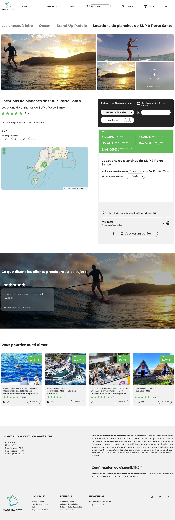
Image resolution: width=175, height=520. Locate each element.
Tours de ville (102, 388)
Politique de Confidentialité (71, 507)
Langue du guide (114, 176)
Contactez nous (38, 501)
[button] (32, 6)
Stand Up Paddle (72, 26)
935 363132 (107, 501)
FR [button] (166, 6)
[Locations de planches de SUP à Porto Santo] (48, 62)
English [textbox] (135, 176)
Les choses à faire (17, 26)
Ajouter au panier (138, 233)
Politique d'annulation (69, 504)
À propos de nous (67, 501)
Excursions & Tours (60, 388)
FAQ (33, 507)
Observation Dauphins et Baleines (23, 388)
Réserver (34, 402)
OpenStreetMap (71, 188)
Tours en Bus (125, 388)
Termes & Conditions (68, 510)
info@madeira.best (96, 505)
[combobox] (117, 112)
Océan (44, 26)
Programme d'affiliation (41, 510)
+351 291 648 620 (95, 501)
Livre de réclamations (40, 504)
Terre (49, 388)
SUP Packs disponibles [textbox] (116, 112)
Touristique (113, 388)
